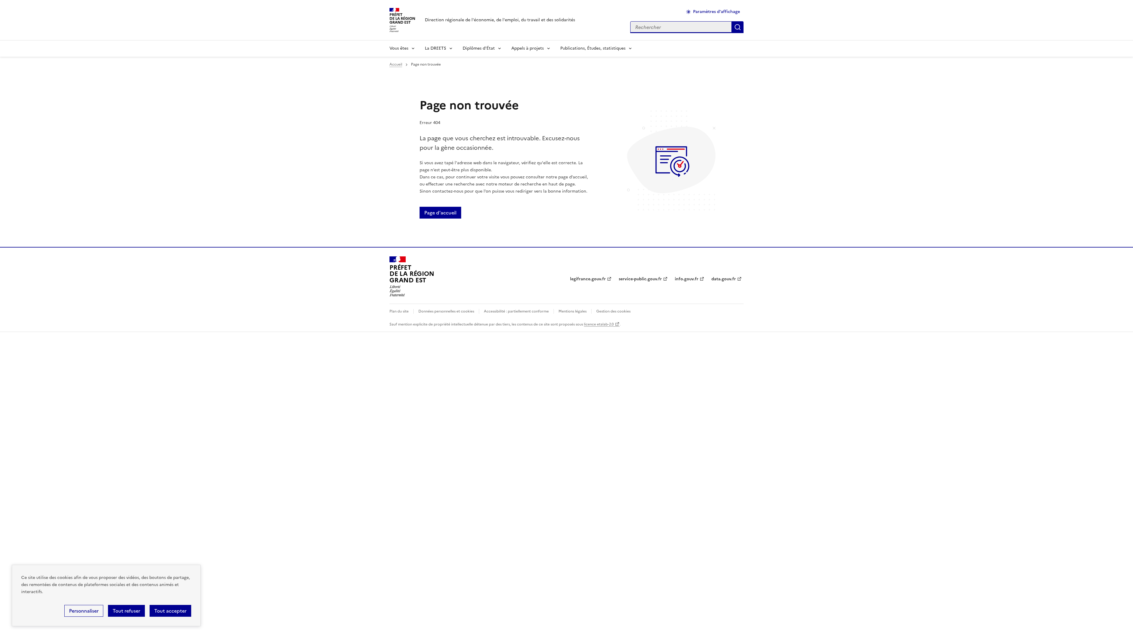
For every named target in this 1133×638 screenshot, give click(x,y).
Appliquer (738, 27)
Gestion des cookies (613, 311)
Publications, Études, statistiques (593, 48)
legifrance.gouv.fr (588, 279)
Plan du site (399, 311)
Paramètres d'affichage (716, 12)
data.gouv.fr (723, 279)
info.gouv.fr (686, 279)
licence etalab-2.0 (599, 324)
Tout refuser (126, 610)
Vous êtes (398, 48)
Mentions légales (573, 311)
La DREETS (435, 48)
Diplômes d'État (479, 48)
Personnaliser (84, 610)
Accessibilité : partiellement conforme (516, 311)
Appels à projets (527, 48)
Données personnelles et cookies (446, 311)
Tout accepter (170, 610)
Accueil (395, 64)
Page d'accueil (440, 212)
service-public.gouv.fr (640, 279)
